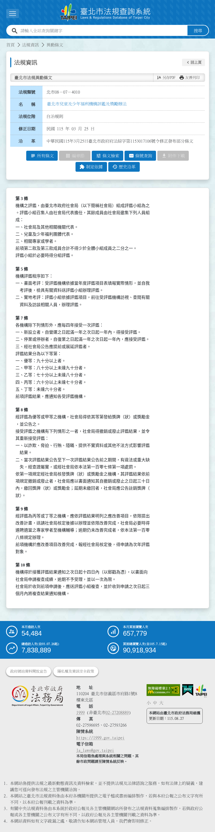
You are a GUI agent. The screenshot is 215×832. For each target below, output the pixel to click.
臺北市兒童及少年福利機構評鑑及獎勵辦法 (87, 104)
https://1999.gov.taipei (100, 738)
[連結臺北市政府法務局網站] (37, 695)
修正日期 (27, 129)
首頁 (10, 45)
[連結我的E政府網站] (187, 690)
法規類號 (27, 92)
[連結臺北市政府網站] (201, 691)
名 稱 (27, 104)
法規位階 (27, 116)
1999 (80, 712)
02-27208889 (117, 712)
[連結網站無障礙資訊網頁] (163, 690)
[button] (193, 62)
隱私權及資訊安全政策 (75, 671)
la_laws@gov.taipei (95, 750)
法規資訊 (30, 45)
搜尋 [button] (198, 31)
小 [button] (149, 703)
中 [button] (155, 703)
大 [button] (161, 703)
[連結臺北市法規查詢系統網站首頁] (105, 12)
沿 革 (27, 141)
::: (3, 42)
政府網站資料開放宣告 (28, 671)
